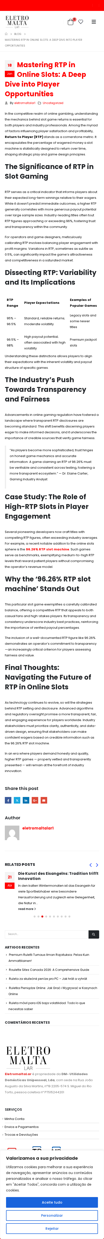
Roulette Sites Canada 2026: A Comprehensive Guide (49, 970)
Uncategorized (53, 103)
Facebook (8, 800)
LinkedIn (26, 800)
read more (26, 909)
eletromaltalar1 (24, 103)
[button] (90, 865)
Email (44, 800)
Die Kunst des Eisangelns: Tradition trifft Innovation (58, 876)
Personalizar (52, 1215)
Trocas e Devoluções (21, 1134)
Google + (35, 800)
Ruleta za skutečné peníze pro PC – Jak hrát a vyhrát (48, 979)
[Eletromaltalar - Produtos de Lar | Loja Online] (17, 22)
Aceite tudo (52, 1202)
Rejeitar (52, 1228)
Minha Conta (14, 1119)
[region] (52, 1194)
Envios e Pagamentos (22, 1127)
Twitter (17, 800)
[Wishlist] (81, 22)
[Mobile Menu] (94, 22)
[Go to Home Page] (6, 34)
